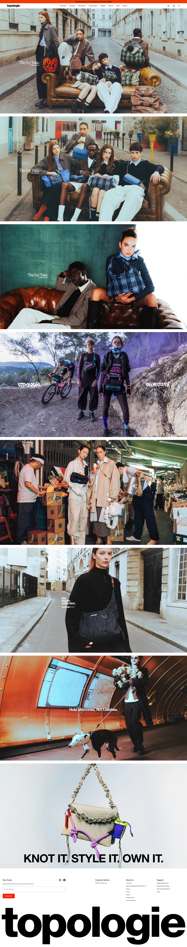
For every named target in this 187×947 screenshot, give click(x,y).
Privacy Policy (130, 897)
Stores (128, 889)
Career (128, 895)
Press (128, 892)
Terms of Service (131, 900)
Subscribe (8, 896)
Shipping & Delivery (162, 883)
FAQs (158, 892)
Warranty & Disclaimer (163, 889)
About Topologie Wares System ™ (136, 886)
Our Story (129, 883)
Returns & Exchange (163, 886)
